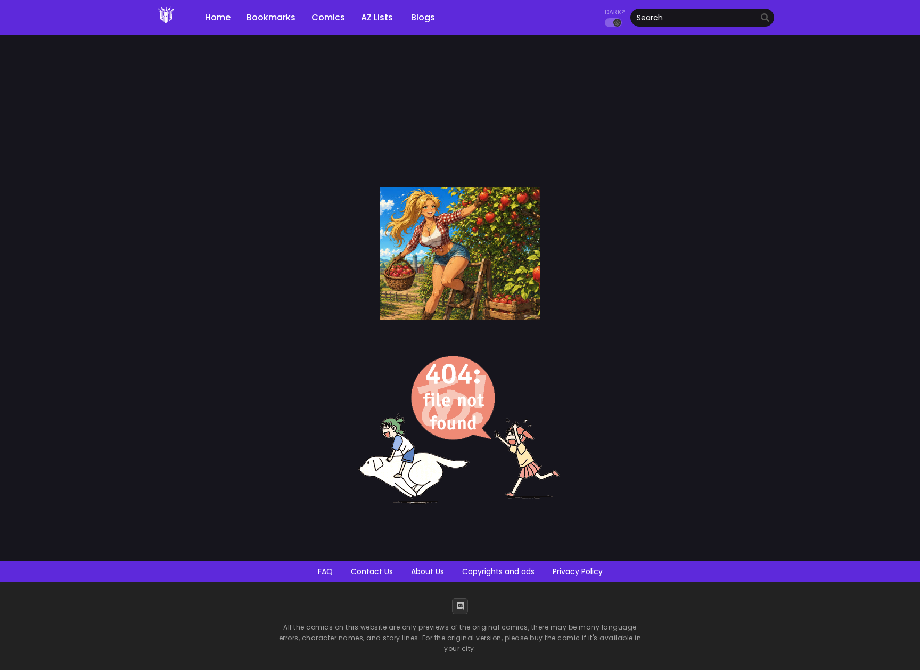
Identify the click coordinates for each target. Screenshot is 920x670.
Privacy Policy (578, 571)
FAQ (325, 571)
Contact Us (372, 571)
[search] (765, 18)
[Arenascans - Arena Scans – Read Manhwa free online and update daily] (166, 26)
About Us (427, 571)
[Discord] (460, 606)
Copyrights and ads (498, 571)
